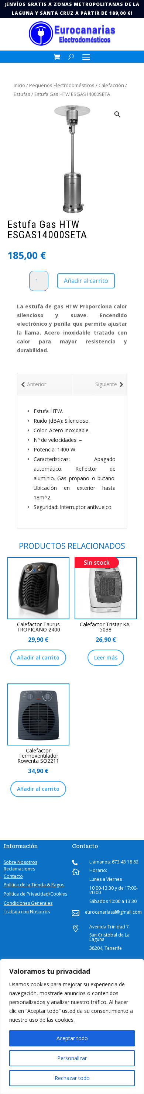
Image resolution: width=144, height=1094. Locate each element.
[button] (117, 114)
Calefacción (111, 85)
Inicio (19, 85)
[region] (72, 1026)
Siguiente (106, 384)
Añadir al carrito (86, 281)
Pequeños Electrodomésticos (62, 85)
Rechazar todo (72, 1077)
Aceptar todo (72, 1038)
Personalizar (72, 1058)
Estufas (22, 94)
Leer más (105, 657)
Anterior (36, 384)
